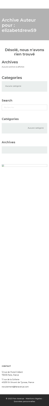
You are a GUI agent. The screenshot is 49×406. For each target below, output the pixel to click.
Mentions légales (34, 399)
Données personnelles (24, 401)
